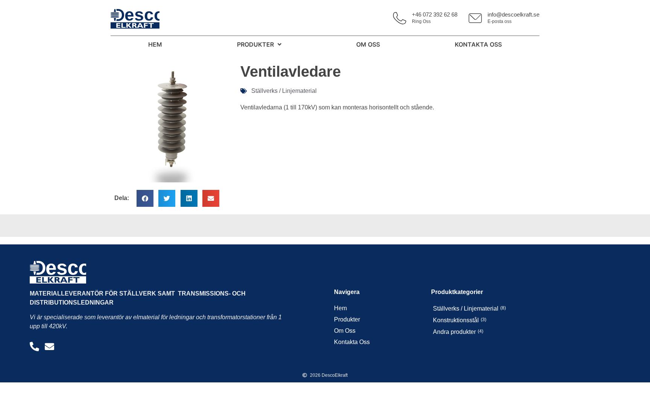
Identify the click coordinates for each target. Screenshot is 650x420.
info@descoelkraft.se (513, 14)
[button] (145, 198)
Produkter (347, 319)
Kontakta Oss (352, 342)
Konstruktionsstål (456, 320)
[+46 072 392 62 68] (399, 18)
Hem (340, 308)
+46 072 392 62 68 (434, 14)
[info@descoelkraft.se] (475, 18)
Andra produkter (454, 332)
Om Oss (344, 331)
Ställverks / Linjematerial (284, 91)
